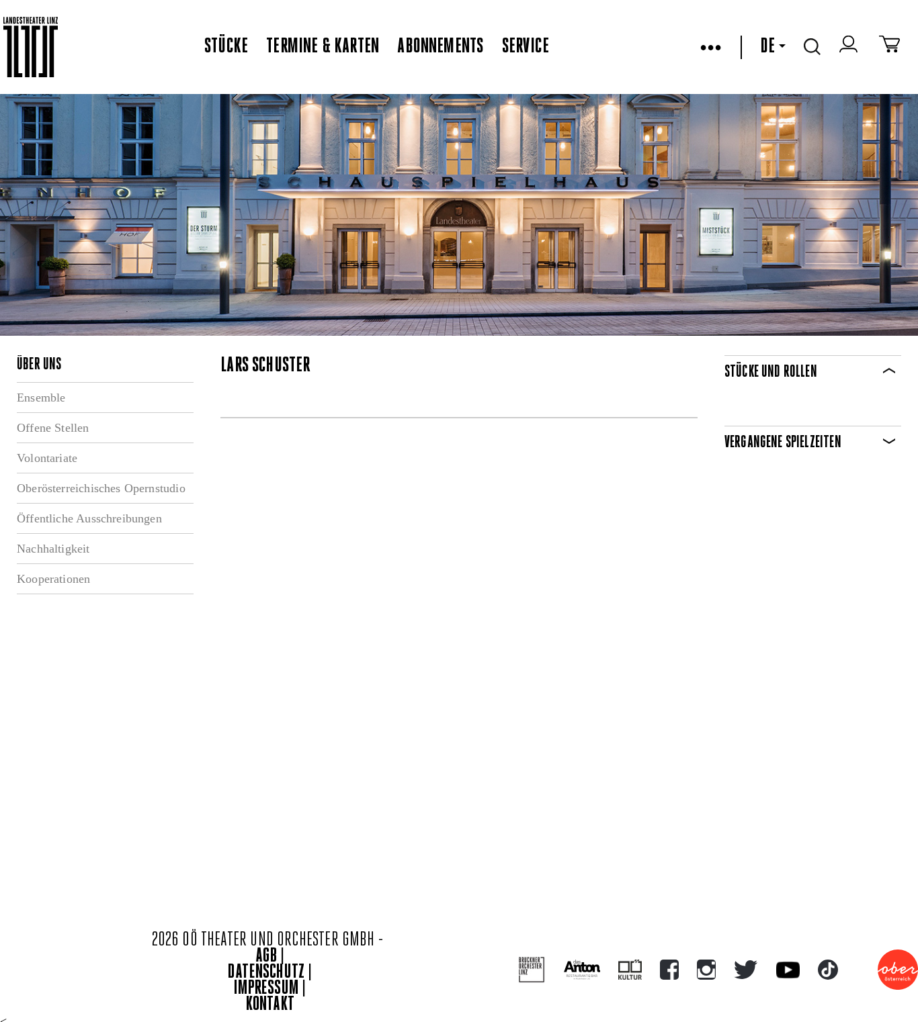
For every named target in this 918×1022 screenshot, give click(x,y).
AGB (266, 956)
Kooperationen (53, 579)
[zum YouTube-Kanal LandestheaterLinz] (788, 970)
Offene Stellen (53, 427)
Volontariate (47, 458)
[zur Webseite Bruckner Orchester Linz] (532, 970)
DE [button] (767, 47)
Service (525, 47)
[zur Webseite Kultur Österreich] (630, 970)
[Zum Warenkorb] (889, 47)
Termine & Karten (322, 47)
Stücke (226, 47)
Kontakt (270, 1004)
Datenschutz (266, 972)
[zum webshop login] (850, 47)
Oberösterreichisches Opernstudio (101, 488)
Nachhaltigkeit (53, 548)
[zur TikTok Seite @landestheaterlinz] (828, 970)
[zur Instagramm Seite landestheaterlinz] (706, 970)
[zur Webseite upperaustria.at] (898, 969)
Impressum (266, 988)
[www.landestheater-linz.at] (30, 47)
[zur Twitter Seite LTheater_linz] (745, 969)
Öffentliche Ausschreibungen (89, 518)
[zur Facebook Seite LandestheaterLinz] (669, 970)
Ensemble (41, 397)
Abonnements (440, 47)
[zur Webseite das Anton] (582, 970)
